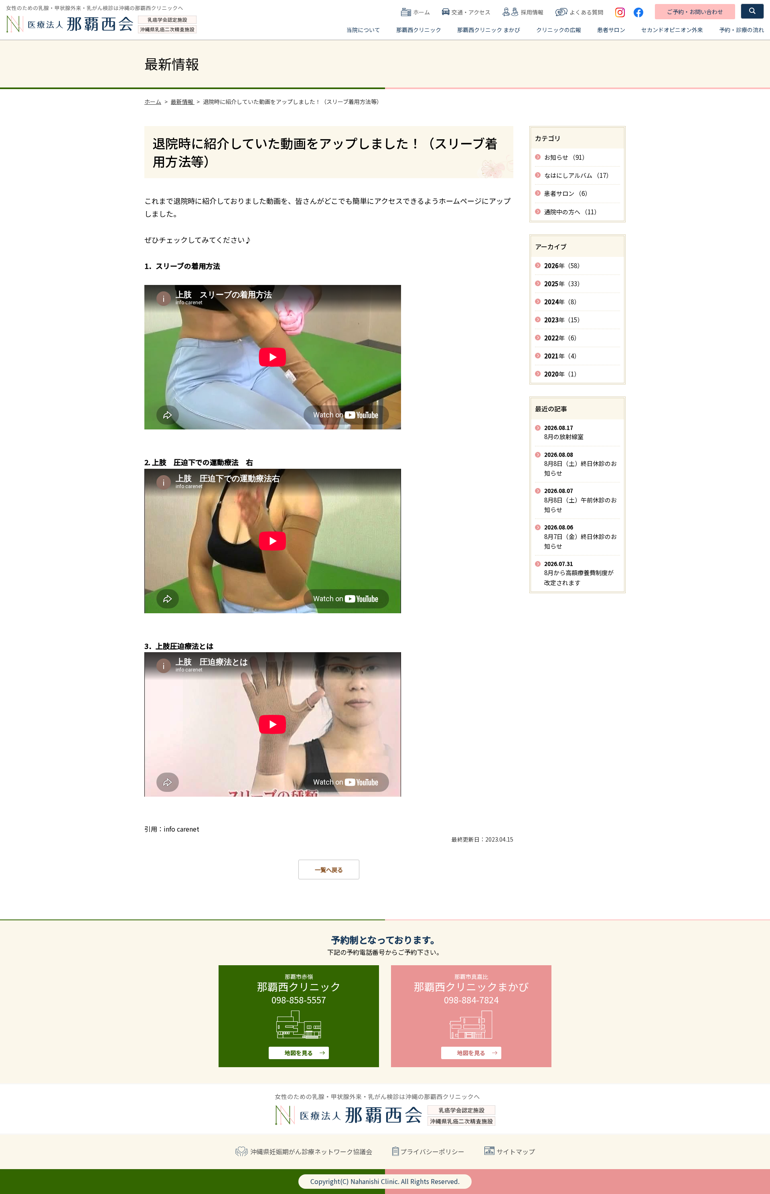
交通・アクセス (471, 12)
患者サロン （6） (567, 193)
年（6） (562, 338)
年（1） (562, 374)
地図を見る (299, 1053)
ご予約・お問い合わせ (695, 12)
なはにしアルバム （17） (578, 175)
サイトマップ (515, 1151)
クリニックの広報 (558, 30)
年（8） (562, 301)
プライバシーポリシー (432, 1151)
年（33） (563, 283)
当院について (363, 30)
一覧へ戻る (329, 869)
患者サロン (611, 30)
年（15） (563, 319)
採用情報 (532, 12)
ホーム (421, 12)
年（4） (562, 356)
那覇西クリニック (418, 30)
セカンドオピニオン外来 (672, 30)
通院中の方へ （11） (572, 211)
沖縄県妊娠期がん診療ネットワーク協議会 (311, 1151)
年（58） (563, 265)
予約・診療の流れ (741, 30)
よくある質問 (586, 12)
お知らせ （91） (566, 157)
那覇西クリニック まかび (488, 30)
